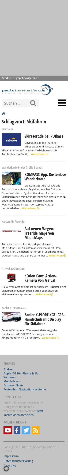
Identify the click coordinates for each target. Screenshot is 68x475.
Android (8, 369)
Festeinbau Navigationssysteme (24, 389)
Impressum (11, 456)
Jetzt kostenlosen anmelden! (23, 413)
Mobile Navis (12, 381)
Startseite (8, 78)
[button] (6, 468)
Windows (9, 377)
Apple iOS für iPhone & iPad (21, 373)
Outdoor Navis (13, 385)
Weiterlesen (38, 154)
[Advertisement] (34, 38)
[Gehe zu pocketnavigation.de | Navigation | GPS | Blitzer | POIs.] (3, 113)
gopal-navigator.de (27, 78)
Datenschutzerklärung (18, 461)
